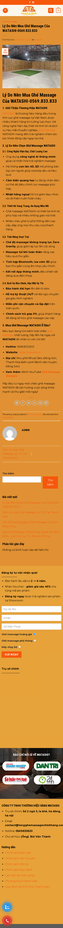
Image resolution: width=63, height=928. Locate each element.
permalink (7, 417)
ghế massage (46, 130)
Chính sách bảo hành (18, 869)
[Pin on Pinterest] (40, 403)
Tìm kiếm (8, 473)
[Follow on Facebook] (30, 2)
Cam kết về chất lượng (19, 875)
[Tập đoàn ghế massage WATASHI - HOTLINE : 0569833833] (28, 10)
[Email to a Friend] (34, 403)
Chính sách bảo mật (18, 852)
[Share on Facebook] (22, 403)
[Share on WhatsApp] (17, 403)
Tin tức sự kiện (9, 22)
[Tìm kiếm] (51, 10)
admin (38, 40)
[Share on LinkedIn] (46, 403)
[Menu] (5, 10)
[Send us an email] (33, 2)
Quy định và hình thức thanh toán (27, 886)
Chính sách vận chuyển (20, 858)
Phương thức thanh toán (21, 881)
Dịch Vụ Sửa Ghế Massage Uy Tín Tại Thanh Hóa (14, 453)
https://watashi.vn (30, 352)
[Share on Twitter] (28, 403)
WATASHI (8, 113)
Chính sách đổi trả (16, 864)
